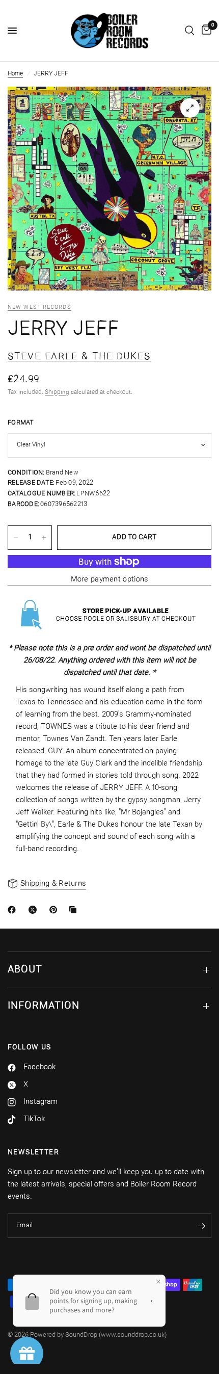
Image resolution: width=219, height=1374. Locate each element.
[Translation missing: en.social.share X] (35, 910)
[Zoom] (190, 108)
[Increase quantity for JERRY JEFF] (43, 537)
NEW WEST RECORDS (39, 307)
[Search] (189, 30)
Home (15, 74)
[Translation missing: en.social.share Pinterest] (55, 910)
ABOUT (25, 970)
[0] (204, 30)
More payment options (110, 580)
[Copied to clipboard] (75, 910)
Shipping (57, 392)
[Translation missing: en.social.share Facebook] (14, 910)
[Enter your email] (201, 1225)
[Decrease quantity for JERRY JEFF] (15, 537)
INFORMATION (43, 1006)
